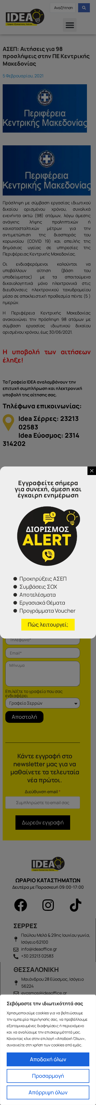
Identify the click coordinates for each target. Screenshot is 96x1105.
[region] (48, 1050)
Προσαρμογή (48, 1075)
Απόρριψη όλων (48, 1092)
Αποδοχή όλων (48, 1059)
